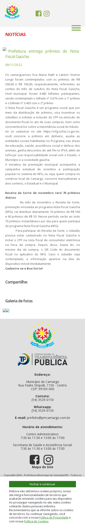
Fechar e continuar (42, 484)
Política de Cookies (36, 521)
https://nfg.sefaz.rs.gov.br (61, 131)
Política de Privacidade (53, 517)
